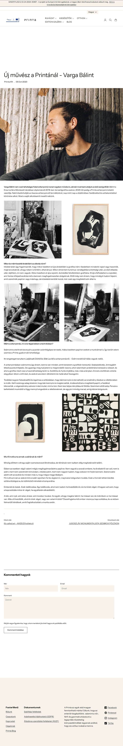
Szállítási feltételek (32, 711)
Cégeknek (10, 726)
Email (62, 584)
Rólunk (9, 711)
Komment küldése (15, 630)
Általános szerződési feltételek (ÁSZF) (41, 721)
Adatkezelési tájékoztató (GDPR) (39, 716)
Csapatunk (11, 716)
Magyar (91, 12)
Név (5, 584)
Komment (8, 595)
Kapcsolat (10, 721)
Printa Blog (11, 731)
